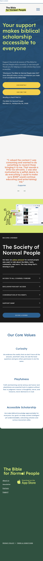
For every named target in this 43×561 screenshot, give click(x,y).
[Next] (24, 191)
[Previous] (18, 191)
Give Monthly (21, 85)
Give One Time (21, 92)
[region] (21, 176)
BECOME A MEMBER (21, 315)
